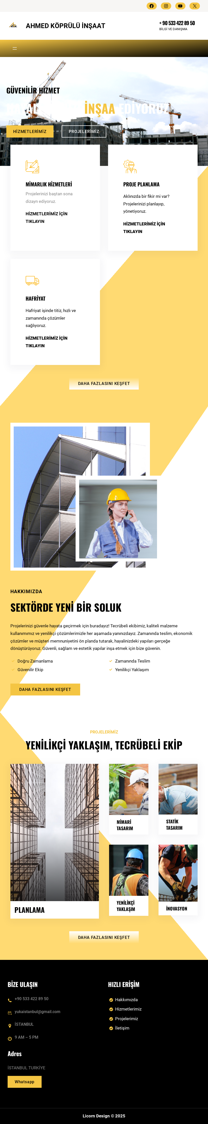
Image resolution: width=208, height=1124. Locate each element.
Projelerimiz (126, 1018)
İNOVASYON (176, 908)
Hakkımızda (126, 999)
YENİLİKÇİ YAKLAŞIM (126, 905)
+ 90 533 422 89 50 (177, 23)
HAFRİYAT (35, 298)
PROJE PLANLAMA (141, 184)
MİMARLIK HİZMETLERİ (49, 184)
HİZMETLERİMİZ (29, 131)
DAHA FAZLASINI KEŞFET (104, 383)
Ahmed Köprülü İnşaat (65, 26)
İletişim (122, 1028)
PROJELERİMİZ (84, 131)
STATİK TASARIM (174, 824)
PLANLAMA (29, 910)
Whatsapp (24, 1081)
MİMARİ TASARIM (125, 825)
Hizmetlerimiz (128, 1009)
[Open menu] (14, 48)
